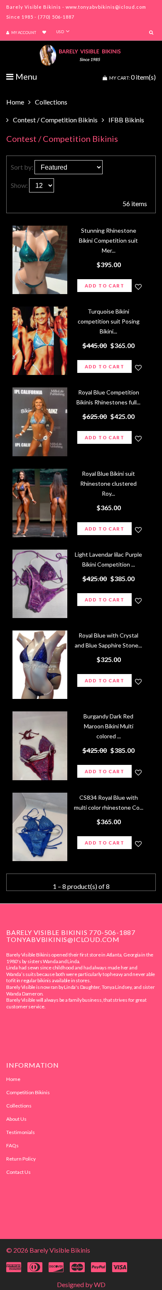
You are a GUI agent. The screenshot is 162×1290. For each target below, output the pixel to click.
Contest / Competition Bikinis (55, 120)
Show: (19, 185)
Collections (51, 102)
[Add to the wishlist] (138, 287)
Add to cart (104, 285)
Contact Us (18, 1172)
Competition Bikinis (28, 1092)
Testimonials (20, 1132)
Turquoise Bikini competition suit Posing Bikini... (109, 321)
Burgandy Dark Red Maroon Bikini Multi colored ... (108, 726)
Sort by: (22, 167)
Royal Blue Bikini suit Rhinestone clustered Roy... (108, 483)
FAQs (12, 1145)
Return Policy (21, 1159)
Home (15, 102)
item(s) (132, 77)
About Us (16, 1119)
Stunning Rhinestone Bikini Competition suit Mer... (108, 240)
